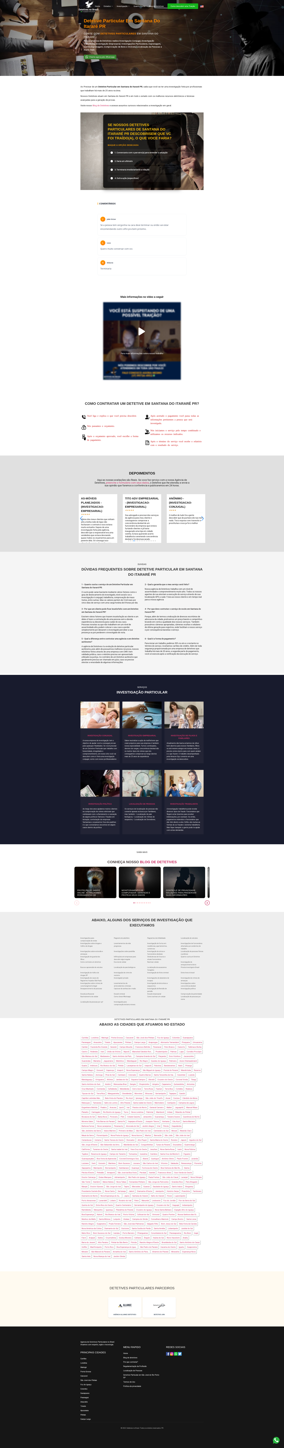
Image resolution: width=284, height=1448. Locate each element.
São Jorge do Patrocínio (158, 1182)
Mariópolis (98, 1168)
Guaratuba (86, 1061)
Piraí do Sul (110, 1075)
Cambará (121, 1075)
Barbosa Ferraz (88, 1126)
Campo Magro (88, 1070)
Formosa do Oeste (150, 1168)
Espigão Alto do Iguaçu (184, 1210)
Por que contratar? (130, 1362)
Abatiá (145, 1159)
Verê (93, 1163)
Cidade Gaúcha (133, 1117)
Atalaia (126, 1219)
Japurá (183, 1140)
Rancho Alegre (88, 1224)
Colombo (176, 1038)
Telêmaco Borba (194, 1047)
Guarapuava (188, 1038)
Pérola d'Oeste (88, 1172)
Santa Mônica (104, 1219)
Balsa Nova (102, 1117)
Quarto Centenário (123, 1205)
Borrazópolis (110, 1168)
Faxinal (159, 1089)
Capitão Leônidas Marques (93, 1098)
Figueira (187, 1154)
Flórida (134, 1242)
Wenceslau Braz (120, 1084)
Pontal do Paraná (171, 1070)
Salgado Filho (152, 1224)
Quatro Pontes (168, 1214)
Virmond (155, 1214)
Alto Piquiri (142, 1140)
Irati (102, 1052)
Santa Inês (86, 1256)
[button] (202, 518)
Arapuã (92, 1238)
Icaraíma (143, 1154)
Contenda (101, 1089)
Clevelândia (127, 1093)
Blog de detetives (156, 6)
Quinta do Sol (87, 1205)
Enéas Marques (105, 1177)
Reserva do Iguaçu (99, 1154)
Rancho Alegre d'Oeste (149, 1242)
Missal (174, 1131)
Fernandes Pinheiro (137, 1182)
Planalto (85, 1112)
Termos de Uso (129, 1382)
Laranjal (184, 1177)
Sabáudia (174, 1163)
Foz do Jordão (169, 1200)
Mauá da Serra (88, 1135)
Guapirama (101, 1224)
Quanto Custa (139, 6)
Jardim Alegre (148, 1126)
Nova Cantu (110, 1191)
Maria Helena (108, 1182)
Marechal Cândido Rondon (143, 1052)
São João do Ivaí (183, 1135)
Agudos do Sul (195, 1140)
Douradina (177, 1145)
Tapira (126, 1186)
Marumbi (145, 1200)
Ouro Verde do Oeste (183, 1172)
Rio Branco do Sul (107, 1065)
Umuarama (197, 1042)
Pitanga (188, 1065)
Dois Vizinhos (174, 1056)
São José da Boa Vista (127, 1172)
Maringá (105, 1038)
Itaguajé (175, 1205)
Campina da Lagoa (186, 1103)
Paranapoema (175, 1233)
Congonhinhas (147, 1145)
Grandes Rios (177, 1182)
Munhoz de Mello (89, 1219)
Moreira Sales (87, 1121)
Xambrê (96, 1182)
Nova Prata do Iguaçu (120, 1135)
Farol (84, 1238)
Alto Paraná (125, 1103)
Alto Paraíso (103, 1242)
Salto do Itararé (157, 1196)
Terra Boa (169, 1089)
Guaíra (84, 1065)
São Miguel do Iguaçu (152, 1070)
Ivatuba (116, 1233)
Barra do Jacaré (88, 1242)
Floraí (169, 1196)
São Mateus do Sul (89, 1056)
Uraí (158, 1126)
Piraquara (186, 1042)
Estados (107, 6)
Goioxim (101, 1163)
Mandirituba (186, 1070)
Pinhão (121, 1065)
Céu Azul (176, 1121)
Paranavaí (157, 1047)
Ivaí (128, 1107)
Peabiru (104, 1107)
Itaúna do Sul (158, 1238)
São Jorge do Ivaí (113, 1186)
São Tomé (86, 1182)
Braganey (189, 1186)
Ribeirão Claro (186, 1131)
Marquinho (98, 1210)
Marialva (96, 1061)
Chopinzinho (144, 1084)
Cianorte (181, 1047)
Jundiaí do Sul (187, 1228)
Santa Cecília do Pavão (141, 1228)
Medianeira (104, 1056)
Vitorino (164, 1163)
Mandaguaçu (87, 1079)
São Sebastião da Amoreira (111, 1145)
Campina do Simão (140, 1219)
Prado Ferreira (115, 1224)
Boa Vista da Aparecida (106, 1159)
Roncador (131, 1140)
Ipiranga (139, 1098)
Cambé (85, 1047)
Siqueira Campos (138, 1079)
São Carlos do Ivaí (150, 1163)
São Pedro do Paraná (149, 1247)
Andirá (107, 1084)
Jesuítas (153, 1149)
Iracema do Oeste (168, 1247)
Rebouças (86, 1103)
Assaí (168, 1098)
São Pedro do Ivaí (143, 1131)
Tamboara (197, 1191)
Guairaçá (135, 1168)
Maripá (84, 1186)
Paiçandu (162, 1056)
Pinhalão (100, 1172)
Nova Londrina (137, 1112)
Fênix (136, 1200)
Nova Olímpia (196, 1177)
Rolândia (94, 1052)
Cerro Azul (136, 1089)
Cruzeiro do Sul (163, 1205)
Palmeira (173, 1061)
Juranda (194, 1159)
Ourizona (125, 1228)
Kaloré (99, 1214)
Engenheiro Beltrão (90, 1107)
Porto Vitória (128, 1214)
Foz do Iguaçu (163, 1038)
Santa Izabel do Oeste (142, 1103)
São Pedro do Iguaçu (136, 1177)
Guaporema (192, 1247)
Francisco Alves (164, 1172)
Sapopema (86, 1168)
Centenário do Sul (161, 1131)
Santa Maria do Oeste (159, 1140)
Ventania (165, 1121)
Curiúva (176, 1098)
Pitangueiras (142, 1233)
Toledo (107, 1042)
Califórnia (86, 1149)
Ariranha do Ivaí (119, 1252)
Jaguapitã (179, 1107)
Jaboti (131, 1191)
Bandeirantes (169, 1065)
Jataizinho (147, 1117)
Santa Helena (87, 1075)
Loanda (191, 1075)
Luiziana (85, 1163)
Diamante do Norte (90, 1196)
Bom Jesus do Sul (168, 1224)
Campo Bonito (177, 1219)
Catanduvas (87, 1140)
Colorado (132, 1075)
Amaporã (111, 1172)
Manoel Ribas (191, 1107)
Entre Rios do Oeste (104, 1205)
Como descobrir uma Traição (183, 6)
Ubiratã (151, 1079)
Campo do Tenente (118, 1154)
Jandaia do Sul (122, 1079)
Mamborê (160, 1112)
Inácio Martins (110, 1131)
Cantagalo (96, 1112)
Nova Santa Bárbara (163, 1210)
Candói (182, 1093)
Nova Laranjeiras (104, 1126)
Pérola (166, 1126)
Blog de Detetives (101, 105)
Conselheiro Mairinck (159, 1219)
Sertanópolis (160, 1093)
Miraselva (175, 1252)
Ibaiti (180, 1065)
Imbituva (93, 1065)
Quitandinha (179, 1084)
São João (169, 1135)
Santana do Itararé (140, 1196)
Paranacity (118, 1126)
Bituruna (148, 1093)
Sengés (133, 1084)
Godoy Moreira (125, 1238)
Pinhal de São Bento (119, 1242)
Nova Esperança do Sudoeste (113, 1196)
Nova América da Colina (92, 1228)
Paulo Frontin (182, 1159)
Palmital (149, 1112)
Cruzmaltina (111, 1238)
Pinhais (128, 1042)
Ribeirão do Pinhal (182, 1112)
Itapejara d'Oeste (135, 1121)
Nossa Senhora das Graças (189, 1214)
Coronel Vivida (182, 1079)
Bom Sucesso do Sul (101, 1233)
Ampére (155, 1084)
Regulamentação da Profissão (135, 1366)
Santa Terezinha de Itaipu (164, 1075)
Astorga (99, 1075)
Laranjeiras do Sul (134, 1065)
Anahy (185, 1238)
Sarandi (113, 1047)
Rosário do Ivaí (125, 1200)
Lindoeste (156, 1200)
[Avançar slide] (207, 902)
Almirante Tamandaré (170, 1042)
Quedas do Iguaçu (158, 1061)
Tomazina (133, 1154)
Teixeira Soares (173, 1117)
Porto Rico (109, 1247)
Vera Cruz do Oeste (138, 1149)
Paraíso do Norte (139, 1107)
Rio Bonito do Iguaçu (112, 1112)
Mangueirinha (113, 1093)
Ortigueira (99, 1079)
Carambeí (181, 1075)
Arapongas (153, 1042)
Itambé (152, 1172)
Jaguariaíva (108, 1061)
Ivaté (179, 1149)
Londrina (95, 1038)
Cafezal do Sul (143, 1214)
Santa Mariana (189, 1121)
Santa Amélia (159, 1228)
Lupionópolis (180, 1196)
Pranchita (186, 1191)
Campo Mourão (126, 1047)
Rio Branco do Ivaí (112, 1214)
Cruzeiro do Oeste (165, 1079)
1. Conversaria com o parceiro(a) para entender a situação (141, 152)
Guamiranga (189, 1145)
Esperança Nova (189, 1252)
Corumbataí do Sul (159, 1233)
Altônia (110, 1079)
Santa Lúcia (191, 1219)
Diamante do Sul (111, 1228)
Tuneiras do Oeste (100, 1149)
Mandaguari (132, 1061)
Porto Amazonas (89, 1200)
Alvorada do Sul (132, 1126)
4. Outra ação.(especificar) (127, 178)
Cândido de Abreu (189, 1098)
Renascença (186, 1163)
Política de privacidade (132, 1386)
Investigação (122, 6)
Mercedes (136, 1186)
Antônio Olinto (168, 1159)
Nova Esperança (133, 1070)
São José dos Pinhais (145, 1038)
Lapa (182, 1052)
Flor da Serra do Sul (187, 1200)
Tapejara (172, 1093)
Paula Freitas (153, 1177)
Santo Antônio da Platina (122, 1056)
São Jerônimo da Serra (91, 1131)
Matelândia (124, 1089)
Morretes (138, 1093)
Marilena (111, 1163)
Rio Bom (187, 1233)
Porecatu (114, 1117)
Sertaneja (122, 1191)
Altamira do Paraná (160, 1252)
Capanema (166, 1084)
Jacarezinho (188, 1056)
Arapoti (120, 1070)
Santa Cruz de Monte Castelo (172, 1154)
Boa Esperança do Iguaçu (127, 1247)
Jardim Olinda (119, 1256)
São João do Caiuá (170, 1177)
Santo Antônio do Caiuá (189, 1242)
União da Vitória (113, 1052)
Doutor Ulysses (96, 1186)
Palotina (157, 1065)
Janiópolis (159, 1191)
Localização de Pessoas (132, 1371)
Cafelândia (112, 1089)
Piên (122, 1117)
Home (125, 1353)
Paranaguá (86, 1042)
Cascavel (129, 1038)
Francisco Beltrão (142, 1047)
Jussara (136, 1163)
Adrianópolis (119, 1177)
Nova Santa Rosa (167, 1149)
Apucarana (117, 1042)
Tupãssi (85, 1154)
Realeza (189, 1089)
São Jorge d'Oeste (89, 1145)
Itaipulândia (176, 1126)
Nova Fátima (190, 1149)
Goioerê (100, 1070)
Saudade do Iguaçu (161, 1186)
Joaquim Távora (152, 1121)
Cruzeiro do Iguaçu (144, 1210)
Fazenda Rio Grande (99, 1047)
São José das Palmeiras (134, 1224)
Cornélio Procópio (194, 1052)
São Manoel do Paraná (100, 1252)
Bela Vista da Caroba (188, 1224)
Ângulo (147, 1238)
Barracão (158, 1135)
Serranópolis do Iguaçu (144, 1205)
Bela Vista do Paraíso (114, 1098)
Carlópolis (171, 1103)
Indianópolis (187, 1205)
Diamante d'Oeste (144, 1191)
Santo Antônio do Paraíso (139, 1252)
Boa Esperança (88, 1214)
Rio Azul (129, 1098)
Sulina (100, 1238)
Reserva (197, 1070)
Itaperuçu (110, 1070)
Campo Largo (140, 1042)
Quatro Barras (145, 1075)
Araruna (113, 1107)
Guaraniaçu (159, 1117)
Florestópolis (102, 1135)
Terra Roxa (148, 1089)
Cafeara (137, 1238)
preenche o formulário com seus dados (127, 482)
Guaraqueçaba (88, 1159)
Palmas (173, 1052)
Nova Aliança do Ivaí (102, 1256)
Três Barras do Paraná (105, 1121)
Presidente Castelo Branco (93, 1191)
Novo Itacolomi (173, 1238)
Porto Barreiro (128, 1233)
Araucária (98, 1042)
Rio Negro (144, 1061)
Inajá (196, 1233)
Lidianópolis (173, 1228)
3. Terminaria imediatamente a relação (132, 169)
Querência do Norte (191, 1117)
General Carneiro (157, 1107)
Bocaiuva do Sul (88, 1117)
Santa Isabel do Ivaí (119, 1149)
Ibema (186, 1168)
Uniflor (84, 1247)
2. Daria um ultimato (124, 161)
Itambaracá (124, 1168)
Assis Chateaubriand (188, 1061)
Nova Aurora (137, 1135)
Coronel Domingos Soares (130, 1159)
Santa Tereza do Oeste (114, 1140)
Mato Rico (86, 1233)
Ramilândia (86, 1210)
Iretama (98, 1140)
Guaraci (146, 1186)
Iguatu (181, 1247)
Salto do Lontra (110, 1103)
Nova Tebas (121, 1182)
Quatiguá (155, 1159)
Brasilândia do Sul (169, 1242)
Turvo (126, 1112)
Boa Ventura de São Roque (172, 1168)
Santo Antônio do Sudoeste (93, 1084)
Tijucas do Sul (87, 1093)
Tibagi (193, 1079)
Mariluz (148, 1135)
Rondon (174, 1140)
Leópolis (116, 1219)
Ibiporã (126, 1052)
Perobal (143, 1172)
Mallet (169, 1107)
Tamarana (97, 1103)
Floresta (197, 1163)
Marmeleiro (159, 1103)
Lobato (113, 1200)
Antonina (190, 1084)
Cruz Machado (88, 1089)
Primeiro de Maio (126, 1131)
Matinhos (120, 1061)
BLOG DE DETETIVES (158, 862)
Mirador (85, 1252)
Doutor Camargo (89, 1177)
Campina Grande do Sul (145, 1056)
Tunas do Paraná (163, 1145)
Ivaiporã (148, 1065)
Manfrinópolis (96, 1247)
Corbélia (179, 1089)
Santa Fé (121, 1121)
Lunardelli (103, 1200)
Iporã (121, 1107)
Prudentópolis (161, 1052)
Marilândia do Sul (131, 1145)
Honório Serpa (173, 1191)
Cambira (153, 1154)
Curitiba (85, 1038)
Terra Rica (100, 1093)
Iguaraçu (109, 1210)
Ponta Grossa (117, 1038)
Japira (126, 1196)
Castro (84, 1052)
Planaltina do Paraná (124, 1210)
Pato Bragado (191, 1182)
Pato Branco (169, 1047)
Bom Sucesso (124, 1163)
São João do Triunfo (154, 1098)
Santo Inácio (177, 1186)
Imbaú (169, 1112)
